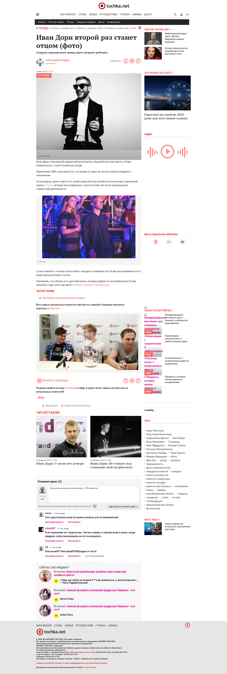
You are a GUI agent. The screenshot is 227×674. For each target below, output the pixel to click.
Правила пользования (45, 663)
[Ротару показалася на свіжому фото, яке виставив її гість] (153, 53)
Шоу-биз (151, 460)
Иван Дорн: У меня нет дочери (60, 463)
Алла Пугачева (155, 430)
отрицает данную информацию (91, 285)
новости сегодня (156, 482)
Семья (93, 14)
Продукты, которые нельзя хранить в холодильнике (175, 379)
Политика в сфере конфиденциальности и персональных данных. (81, 663)
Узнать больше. (90, 667)
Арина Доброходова (58, 60)
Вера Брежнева (155, 441)
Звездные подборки (86, 22)
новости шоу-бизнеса (78, 405)
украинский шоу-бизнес (160, 504)
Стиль (82, 14)
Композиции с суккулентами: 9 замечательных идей (176, 339)
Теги (147, 420)
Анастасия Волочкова (159, 434)
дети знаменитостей (158, 467)
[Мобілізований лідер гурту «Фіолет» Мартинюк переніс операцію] (153, 38)
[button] (181, 14)
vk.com (43, 262)
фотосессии (153, 508)
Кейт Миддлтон (155, 445)
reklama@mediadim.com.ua (80, 652)
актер (163, 460)
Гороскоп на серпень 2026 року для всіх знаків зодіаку (166, 116)
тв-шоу (176, 497)
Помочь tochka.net (63, 28)
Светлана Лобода (156, 452)
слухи (165, 497)
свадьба (182, 493)
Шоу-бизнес (68, 14)
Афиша (137, 14)
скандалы (152, 497)
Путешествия (108, 14)
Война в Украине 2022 (90, 28)
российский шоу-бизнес (160, 493)
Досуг (148, 14)
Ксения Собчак (177, 445)
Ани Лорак (179, 438)
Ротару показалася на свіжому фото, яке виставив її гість (176, 51)
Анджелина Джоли (157, 438)
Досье (101, 22)
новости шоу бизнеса (158, 486)
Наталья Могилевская (159, 449)
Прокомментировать (54, 522)
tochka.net (53, 308)
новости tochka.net (157, 475)
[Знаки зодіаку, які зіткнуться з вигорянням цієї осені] (153, 528)
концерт (176, 471)
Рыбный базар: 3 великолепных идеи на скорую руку (177, 361)
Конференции (113, 22)
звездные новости (157, 471)
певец (149, 490)
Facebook (71, 388)
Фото (174, 456)
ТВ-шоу (70, 22)
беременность (154, 464)
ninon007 (50, 528)
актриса (175, 460)
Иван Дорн (51, 405)
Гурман (125, 14)
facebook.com (43, 156)
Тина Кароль (177, 452)
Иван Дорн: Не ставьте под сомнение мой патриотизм (111, 465)
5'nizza (49, 185)
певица (161, 490)
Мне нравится (74, 522)
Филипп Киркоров (156, 456)
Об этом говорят (56, 22)
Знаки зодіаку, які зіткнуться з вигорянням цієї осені (177, 527)
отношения (181, 486)
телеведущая (154, 501)
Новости (42, 22)
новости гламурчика (158, 478)
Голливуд (173, 441)
